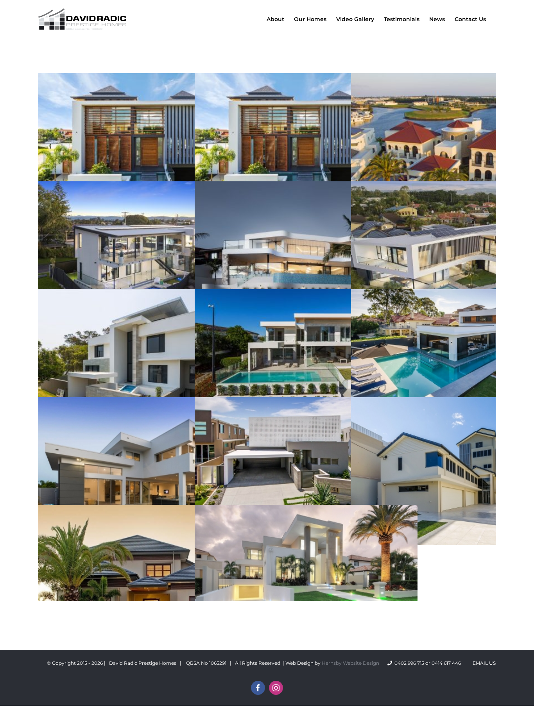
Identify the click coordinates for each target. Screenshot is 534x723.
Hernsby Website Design (350, 663)
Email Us (483, 663)
